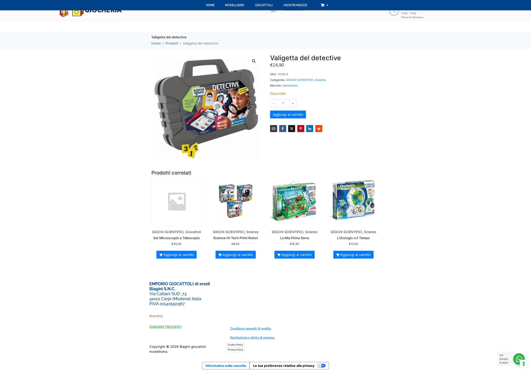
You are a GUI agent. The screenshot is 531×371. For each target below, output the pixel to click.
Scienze (320, 80)
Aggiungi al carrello (288, 114)
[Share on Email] (273, 128)
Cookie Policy (235, 344)
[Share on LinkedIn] (309, 128)
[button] (254, 61)
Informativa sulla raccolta (226, 366)
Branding (156, 316)
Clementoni (290, 85)
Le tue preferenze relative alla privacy (283, 366)
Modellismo (234, 5)
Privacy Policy (235, 349)
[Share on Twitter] (291, 128)
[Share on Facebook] (282, 128)
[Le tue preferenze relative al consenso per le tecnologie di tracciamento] (524, 364)
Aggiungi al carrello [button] (178, 255)
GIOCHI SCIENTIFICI (300, 80)
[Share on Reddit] (318, 128)
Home (210, 5)
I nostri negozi (295, 5)
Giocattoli (264, 5)
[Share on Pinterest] (300, 128)
